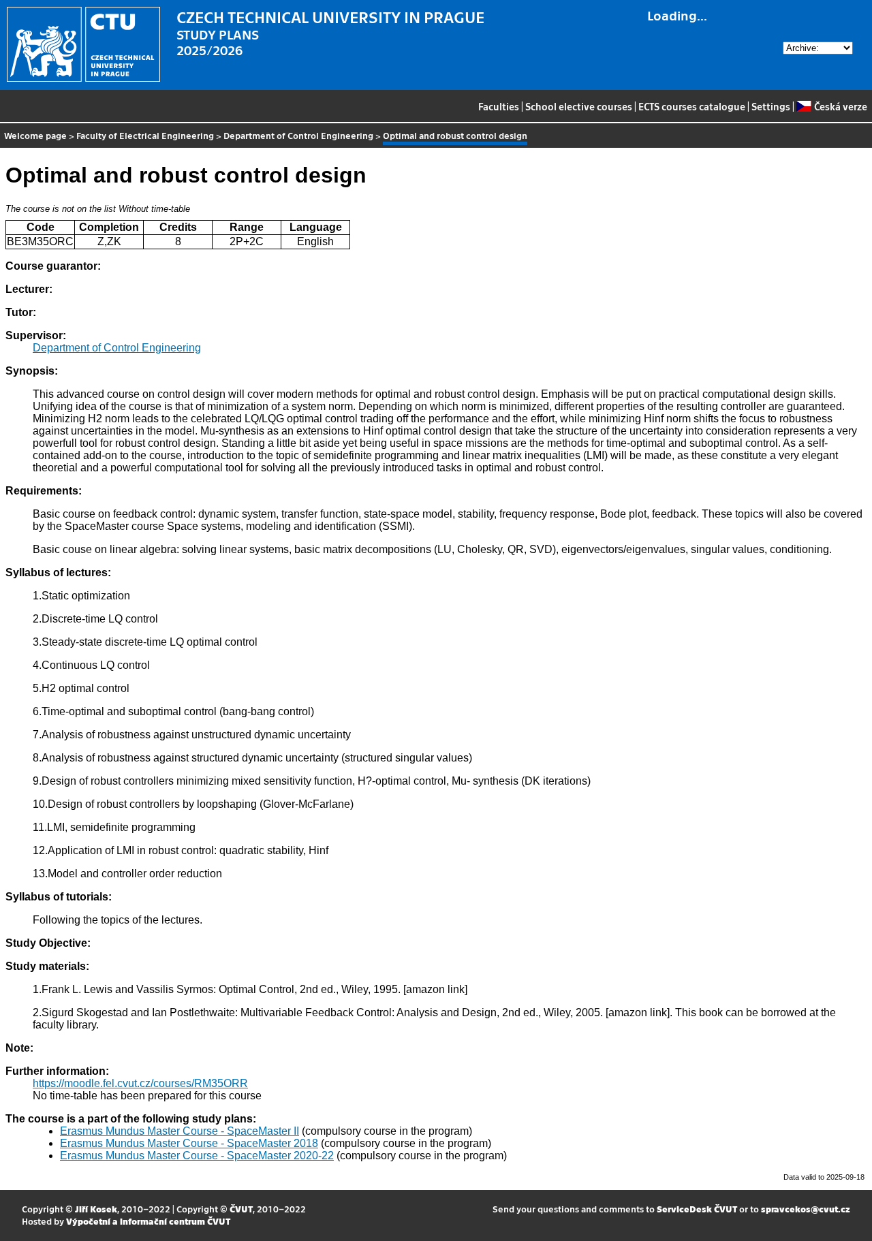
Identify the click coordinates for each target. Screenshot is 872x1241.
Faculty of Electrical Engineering (145, 135)
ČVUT (241, 1209)
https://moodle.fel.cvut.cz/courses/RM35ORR (140, 1083)
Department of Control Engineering (298, 135)
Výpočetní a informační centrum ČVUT (148, 1221)
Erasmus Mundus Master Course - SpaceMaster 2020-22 (197, 1155)
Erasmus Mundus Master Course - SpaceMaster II (179, 1131)
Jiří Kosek (96, 1209)
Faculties (498, 106)
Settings (770, 106)
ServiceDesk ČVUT (697, 1209)
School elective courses (578, 106)
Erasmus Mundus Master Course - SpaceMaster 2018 (189, 1143)
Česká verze (840, 106)
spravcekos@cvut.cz (805, 1209)
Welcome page (35, 135)
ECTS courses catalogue (691, 106)
